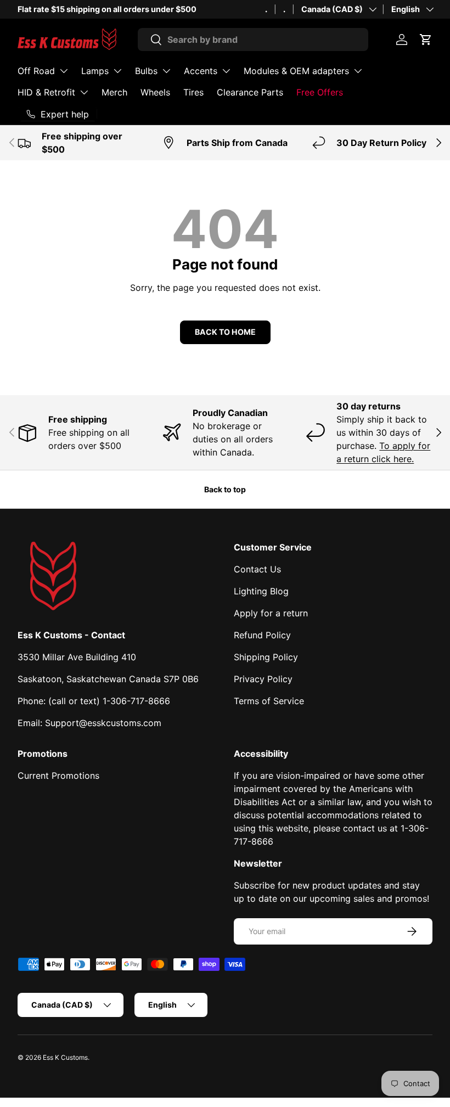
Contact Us (257, 569)
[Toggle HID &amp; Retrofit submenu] (84, 92)
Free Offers (319, 92)
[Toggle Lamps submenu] (117, 70)
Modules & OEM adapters (296, 70)
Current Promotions (58, 775)
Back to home (225, 331)
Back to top (225, 489)
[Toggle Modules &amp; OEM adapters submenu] (357, 70)
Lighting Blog (261, 591)
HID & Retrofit (46, 92)
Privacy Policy (263, 678)
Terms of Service (269, 700)
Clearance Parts (250, 92)
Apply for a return (271, 613)
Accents (200, 70)
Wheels (155, 92)
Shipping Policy (266, 656)
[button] (426, 39)
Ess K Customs (65, 1057)
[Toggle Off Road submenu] (63, 70)
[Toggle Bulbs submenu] (166, 70)
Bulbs (146, 70)
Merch (114, 92)
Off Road (36, 70)
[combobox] (253, 39)
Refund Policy (262, 635)
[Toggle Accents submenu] (226, 70)
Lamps (95, 70)
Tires (193, 92)
